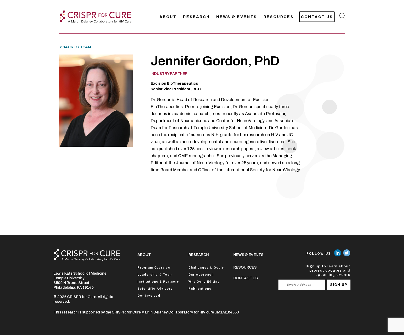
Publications (199, 288)
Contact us (317, 17)
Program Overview (154, 267)
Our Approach (201, 274)
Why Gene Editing (204, 281)
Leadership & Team (155, 274)
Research (196, 17)
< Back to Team (75, 47)
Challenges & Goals (206, 267)
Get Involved (148, 295)
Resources (278, 17)
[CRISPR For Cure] (95, 17)
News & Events (236, 17)
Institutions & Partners (158, 281)
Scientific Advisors (155, 288)
